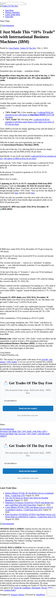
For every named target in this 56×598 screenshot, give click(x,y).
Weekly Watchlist (12, 12)
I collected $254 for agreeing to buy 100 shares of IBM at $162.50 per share (28, 157)
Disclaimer (36, 588)
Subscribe (9, 17)
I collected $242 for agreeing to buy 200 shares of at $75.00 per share (29, 114)
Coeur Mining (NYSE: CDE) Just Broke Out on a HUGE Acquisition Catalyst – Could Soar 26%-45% (29, 508)
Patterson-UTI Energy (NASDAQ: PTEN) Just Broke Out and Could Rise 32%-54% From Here (29, 503)
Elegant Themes (17, 595)
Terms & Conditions (22, 588)
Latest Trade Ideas (12, 14)
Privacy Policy (47, 588)
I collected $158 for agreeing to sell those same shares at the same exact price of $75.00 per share (29, 121)
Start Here (9, 10)
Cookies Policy (10, 590)
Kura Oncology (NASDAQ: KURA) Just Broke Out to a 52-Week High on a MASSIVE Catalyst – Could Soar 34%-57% (30, 515)
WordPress (40, 595)
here (16, 193)
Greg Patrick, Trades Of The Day (22, 48)
